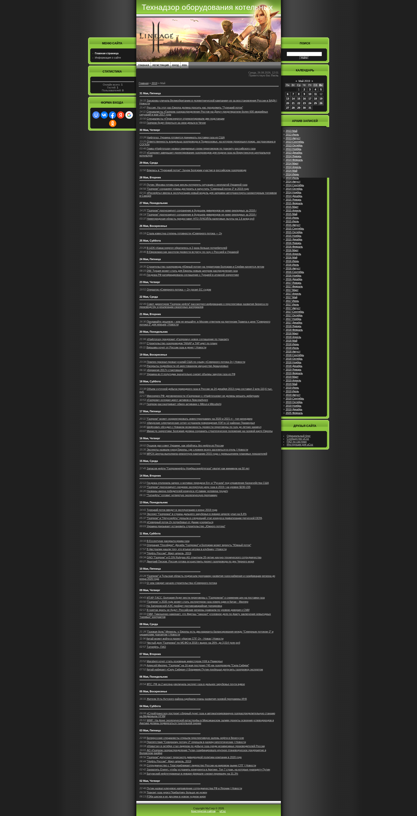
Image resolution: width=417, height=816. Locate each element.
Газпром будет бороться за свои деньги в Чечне (176, 122)
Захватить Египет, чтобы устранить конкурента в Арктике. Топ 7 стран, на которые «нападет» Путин (208, 769)
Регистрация (161, 65)
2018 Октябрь (294, 358)
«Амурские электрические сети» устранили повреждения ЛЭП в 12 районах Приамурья (201, 422)
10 (309, 94)
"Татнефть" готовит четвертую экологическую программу (181, 495)
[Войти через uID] (96, 115)
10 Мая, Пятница (150, 568)
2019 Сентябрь (295, 398)
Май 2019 (304, 81)
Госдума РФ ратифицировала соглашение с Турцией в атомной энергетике (193, 274)
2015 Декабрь (294, 239)
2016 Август (293, 268)
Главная (143, 65)
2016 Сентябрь (295, 271)
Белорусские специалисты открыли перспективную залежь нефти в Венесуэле (195, 737)
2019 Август (293, 394)
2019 (154, 83)
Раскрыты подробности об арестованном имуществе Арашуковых (188, 365)
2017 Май (291, 297)
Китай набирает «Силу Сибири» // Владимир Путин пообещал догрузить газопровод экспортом (205, 669)
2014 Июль (292, 177)
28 (293, 107)
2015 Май (291, 214)
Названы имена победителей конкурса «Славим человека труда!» (187, 491)
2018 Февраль (294, 329)
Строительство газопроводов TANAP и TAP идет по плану (182, 343)
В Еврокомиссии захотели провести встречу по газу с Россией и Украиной (193, 251)
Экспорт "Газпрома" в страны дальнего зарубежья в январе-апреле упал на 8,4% (197, 514)
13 (287, 98)
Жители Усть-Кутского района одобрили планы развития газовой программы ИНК (197, 698)
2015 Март (292, 206)
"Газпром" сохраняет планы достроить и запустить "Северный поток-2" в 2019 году (198, 188)
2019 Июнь (292, 387)
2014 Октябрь (294, 188)
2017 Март (292, 290)
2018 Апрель (293, 337)
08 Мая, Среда (148, 624)
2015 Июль (292, 221)
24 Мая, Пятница (150, 259)
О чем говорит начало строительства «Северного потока (182, 582)
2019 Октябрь (294, 402)
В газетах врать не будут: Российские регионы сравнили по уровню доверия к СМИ (198, 609)
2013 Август (293, 138)
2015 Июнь (292, 217)
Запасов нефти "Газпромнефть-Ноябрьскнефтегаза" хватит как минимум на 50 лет (198, 468)
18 (315, 98)
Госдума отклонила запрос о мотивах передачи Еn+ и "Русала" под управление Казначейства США (208, 482)
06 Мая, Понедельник (153, 676)
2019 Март (292, 376)
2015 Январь (293, 199)
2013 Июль (292, 134)
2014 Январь (293, 156)
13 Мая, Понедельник (153, 502)
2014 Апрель (293, 167)
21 (293, 103)
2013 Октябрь (294, 145)
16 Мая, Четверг (149, 438)
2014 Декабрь (294, 196)
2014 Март (292, 163)
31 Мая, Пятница (150, 93)
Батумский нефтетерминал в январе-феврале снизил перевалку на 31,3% (192, 773)
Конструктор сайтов (203, 811)
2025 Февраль (294, 412)
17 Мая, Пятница (150, 411)
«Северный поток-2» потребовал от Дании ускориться (180, 522)
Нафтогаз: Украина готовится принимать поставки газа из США (186, 137)
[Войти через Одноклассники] (112, 123)
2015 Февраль (294, 203)
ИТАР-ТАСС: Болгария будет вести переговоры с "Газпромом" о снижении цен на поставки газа (206, 597)
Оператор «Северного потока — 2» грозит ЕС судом (179, 289)
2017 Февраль (294, 286)
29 (298, 107)
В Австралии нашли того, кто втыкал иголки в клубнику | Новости (187, 549)
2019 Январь (293, 369)
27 (287, 107)
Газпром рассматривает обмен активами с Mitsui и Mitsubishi (184, 404)
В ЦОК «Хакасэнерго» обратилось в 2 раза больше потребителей (187, 247)
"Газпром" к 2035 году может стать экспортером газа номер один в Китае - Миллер (197, 601)
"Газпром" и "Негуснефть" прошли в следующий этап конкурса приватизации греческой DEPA (204, 518)
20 (287, 103)
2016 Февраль (294, 246)
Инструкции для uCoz (300, 444)
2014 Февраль (294, 159)
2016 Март (292, 250)
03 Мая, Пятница (150, 730)
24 (309, 103)
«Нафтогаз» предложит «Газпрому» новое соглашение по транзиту (188, 339)
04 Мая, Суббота (150, 706)
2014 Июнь (292, 174)
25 (315, 103)
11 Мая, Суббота (149, 533)
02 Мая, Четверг (149, 780)
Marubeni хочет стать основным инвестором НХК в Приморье (185, 661)
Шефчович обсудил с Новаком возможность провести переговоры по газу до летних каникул (204, 426)
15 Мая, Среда (148, 460)
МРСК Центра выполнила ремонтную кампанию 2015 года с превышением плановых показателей (207, 453)
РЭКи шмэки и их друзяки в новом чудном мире (176, 796)
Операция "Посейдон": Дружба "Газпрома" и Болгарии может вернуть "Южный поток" (199, 545)
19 (321, 98)
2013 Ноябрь (293, 149)
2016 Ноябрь (293, 275)
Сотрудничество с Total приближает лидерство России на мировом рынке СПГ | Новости (201, 765)
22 (298, 103)
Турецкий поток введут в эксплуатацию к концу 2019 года (182, 509)
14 (293, 98)
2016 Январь (293, 243)
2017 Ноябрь (293, 318)
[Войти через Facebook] (112, 115)
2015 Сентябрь (295, 228)
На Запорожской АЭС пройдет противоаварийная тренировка (184, 605)
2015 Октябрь (294, 232)
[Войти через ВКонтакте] (104, 115)
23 (304, 103)
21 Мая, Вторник (150, 314)
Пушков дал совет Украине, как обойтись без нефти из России (185, 445)
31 (309, 107)
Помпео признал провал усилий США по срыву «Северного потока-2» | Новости (196, 361)
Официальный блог (299, 435)
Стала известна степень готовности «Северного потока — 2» (184, 233)
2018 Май (291, 340)
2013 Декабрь (294, 152)
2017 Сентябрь (295, 311)
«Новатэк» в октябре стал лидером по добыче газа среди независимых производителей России (206, 746)
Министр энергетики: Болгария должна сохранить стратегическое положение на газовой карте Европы (210, 431)
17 (309, 98)
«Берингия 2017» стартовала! (165, 370)
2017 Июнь (292, 300)
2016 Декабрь (294, 279)
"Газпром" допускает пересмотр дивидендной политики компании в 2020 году (194, 757)
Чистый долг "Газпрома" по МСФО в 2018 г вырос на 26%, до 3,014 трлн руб (193, 642)
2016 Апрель (293, 253)
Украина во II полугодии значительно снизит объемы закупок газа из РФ (191, 374)
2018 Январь (293, 326)
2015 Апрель (293, 210)
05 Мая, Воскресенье (153, 691)
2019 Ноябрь (293, 405)
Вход (175, 65)
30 (304, 107)
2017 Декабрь (294, 322)
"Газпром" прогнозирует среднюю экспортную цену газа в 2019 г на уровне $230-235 (198, 487)
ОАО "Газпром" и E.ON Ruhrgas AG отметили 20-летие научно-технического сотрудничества (204, 557)
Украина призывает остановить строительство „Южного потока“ (186, 526)
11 (315, 94)
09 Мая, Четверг (149, 590)
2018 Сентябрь (295, 355)
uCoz (223, 811)
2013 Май (291, 130)
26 (321, 103)
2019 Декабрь (294, 409)
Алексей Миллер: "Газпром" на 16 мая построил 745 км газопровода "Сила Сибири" (198, 665)
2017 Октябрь (294, 315)
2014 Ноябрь (293, 192)
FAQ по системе (297, 441)
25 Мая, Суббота (150, 240)
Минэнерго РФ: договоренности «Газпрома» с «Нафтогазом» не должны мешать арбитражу (203, 395)
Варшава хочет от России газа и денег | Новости (176, 347)
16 (304, 98)
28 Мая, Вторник (150, 177)
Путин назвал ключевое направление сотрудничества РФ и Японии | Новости (194, 788)
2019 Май (291, 384)
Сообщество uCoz (298, 438)
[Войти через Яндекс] (120, 115)
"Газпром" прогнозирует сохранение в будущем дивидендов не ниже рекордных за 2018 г (202, 210)
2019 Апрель (293, 380)
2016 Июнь (292, 261)
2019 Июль (292, 391)
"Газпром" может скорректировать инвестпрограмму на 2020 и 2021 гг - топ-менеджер (199, 418)
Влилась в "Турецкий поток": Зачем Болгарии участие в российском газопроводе (196, 170)
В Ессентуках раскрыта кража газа (168, 541)
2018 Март (292, 333)
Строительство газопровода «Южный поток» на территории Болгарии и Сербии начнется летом (205, 266)
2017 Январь (293, 282)
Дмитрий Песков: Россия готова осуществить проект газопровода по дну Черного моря (200, 561)
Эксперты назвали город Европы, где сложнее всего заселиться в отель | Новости (197, 449)
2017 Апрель (293, 293)
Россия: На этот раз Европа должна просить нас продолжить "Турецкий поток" (195, 107)
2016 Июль (292, 264)
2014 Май (291, 170)
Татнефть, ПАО (156, 646)
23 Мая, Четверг (149, 282)
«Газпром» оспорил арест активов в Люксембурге (177, 399)
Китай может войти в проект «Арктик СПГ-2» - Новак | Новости (184, 638)
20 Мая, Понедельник (153, 331)
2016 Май (291, 257)
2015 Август (293, 224)
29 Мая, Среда (148, 162)
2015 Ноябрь (293, 235)
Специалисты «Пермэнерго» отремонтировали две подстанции (185, 118)
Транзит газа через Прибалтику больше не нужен (177, 792)
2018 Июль (292, 347)
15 (298, 98)
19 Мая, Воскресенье (153, 354)
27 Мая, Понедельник (153, 203)
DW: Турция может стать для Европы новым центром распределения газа (192, 270)
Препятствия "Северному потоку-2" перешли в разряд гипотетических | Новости (196, 742)
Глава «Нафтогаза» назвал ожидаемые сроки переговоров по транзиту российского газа (201, 148)
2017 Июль (292, 304)
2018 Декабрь (294, 365)
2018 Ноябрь (293, 362)
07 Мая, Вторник (150, 654)
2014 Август (293, 181)
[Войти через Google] (129, 115)
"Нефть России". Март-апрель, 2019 (169, 553)
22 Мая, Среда (148, 296)
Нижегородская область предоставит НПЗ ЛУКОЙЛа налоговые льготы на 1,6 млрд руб (200, 218)
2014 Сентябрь (295, 185)
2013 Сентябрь (295, 141)
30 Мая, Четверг (149, 129)
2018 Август (293, 351)
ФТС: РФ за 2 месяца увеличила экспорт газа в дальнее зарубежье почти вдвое (196, 684)
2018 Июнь (292, 344)
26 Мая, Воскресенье (153, 225)
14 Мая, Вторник (150, 475)
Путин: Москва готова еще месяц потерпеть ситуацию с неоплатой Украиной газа (197, 184)
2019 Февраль (294, 373)
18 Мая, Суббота (150, 381)
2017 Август (293, 308)
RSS (184, 65)
